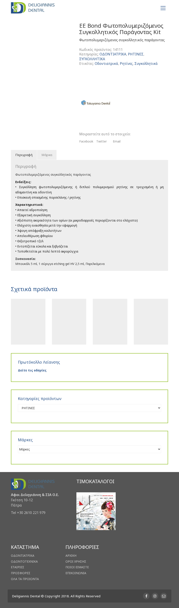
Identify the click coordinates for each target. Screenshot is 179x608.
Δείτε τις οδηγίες (32, 370)
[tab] (24, 155)
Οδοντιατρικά (106, 63)
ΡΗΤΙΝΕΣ (135, 54)
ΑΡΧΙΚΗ (70, 556)
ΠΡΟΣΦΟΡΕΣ (20, 573)
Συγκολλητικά (146, 63)
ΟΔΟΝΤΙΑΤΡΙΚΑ (113, 54)
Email (116, 141)
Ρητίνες (126, 63)
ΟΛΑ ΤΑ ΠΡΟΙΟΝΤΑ (25, 579)
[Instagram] (155, 596)
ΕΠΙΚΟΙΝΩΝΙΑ (75, 573)
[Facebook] (146, 596)
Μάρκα (46, 155)
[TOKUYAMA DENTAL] (95, 102)
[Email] (163, 596)
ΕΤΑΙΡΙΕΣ (17, 567)
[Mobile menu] (163, 8)
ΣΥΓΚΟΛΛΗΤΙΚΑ (92, 59)
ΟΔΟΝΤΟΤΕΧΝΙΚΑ (24, 561)
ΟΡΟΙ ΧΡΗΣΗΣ (75, 561)
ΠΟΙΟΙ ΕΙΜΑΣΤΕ (77, 567)
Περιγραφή (24, 155)
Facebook (86, 141)
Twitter (101, 141)
